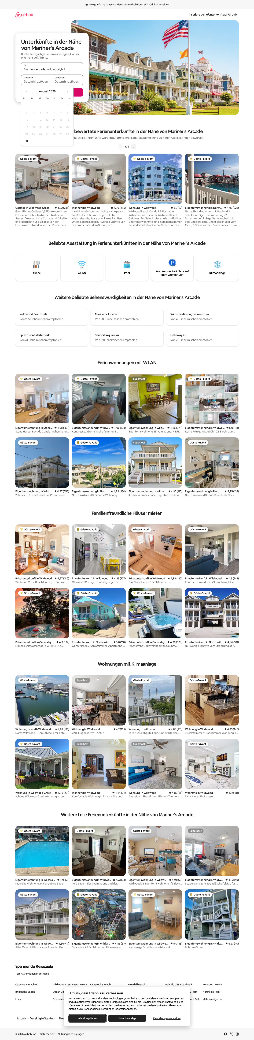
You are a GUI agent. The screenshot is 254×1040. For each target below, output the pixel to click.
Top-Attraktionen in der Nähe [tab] (32, 973)
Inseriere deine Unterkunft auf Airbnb (213, 14)
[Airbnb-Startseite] (24, 14)
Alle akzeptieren (87, 1018)
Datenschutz (47, 1034)
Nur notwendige (127, 1018)
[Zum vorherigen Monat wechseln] (27, 91)
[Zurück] (120, 146)
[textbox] (36, 81)
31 (26, 141)
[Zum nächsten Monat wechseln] (67, 91)
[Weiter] (133, 146)
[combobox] (52, 69)
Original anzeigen (159, 4)
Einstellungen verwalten (167, 1018)
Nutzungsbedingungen (71, 1034)
